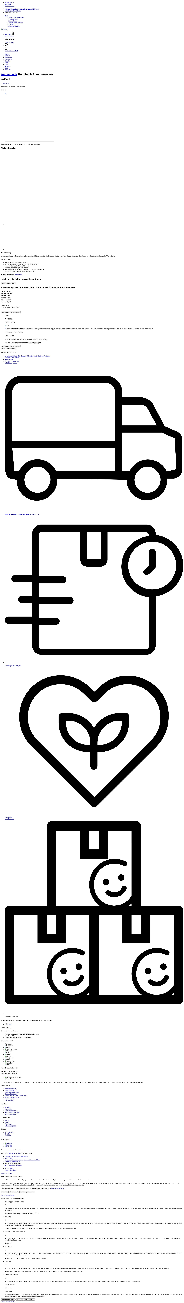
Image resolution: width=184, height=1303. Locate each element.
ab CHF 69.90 (22, 9)
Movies (7, 1120)
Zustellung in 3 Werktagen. (13, 11)
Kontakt (10, 24)
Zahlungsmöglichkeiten (15, 22)
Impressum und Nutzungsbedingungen (16, 1156)
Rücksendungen (13, 19)
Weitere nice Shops (10, 1170)
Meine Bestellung (10, 1090)
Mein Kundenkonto (10, 1088)
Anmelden (8, 1107)
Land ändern (19, 1150)
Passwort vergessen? (11, 1110)
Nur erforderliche (14, 1192)
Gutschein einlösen (10, 1114)
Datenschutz (8, 1158)
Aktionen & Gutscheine (12, 1097)
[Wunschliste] (6, 45)
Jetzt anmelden (9, 36)
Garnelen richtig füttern (12, 358)
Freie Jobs (8, 1136)
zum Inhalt (8, 4)
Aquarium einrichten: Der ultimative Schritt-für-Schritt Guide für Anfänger (27, 356)
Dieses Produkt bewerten (8, 283)
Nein (36, 342)
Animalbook (9, 74)
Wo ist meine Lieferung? (12, 1112)
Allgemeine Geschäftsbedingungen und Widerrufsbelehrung (23, 1160)
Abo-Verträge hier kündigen (13, 1165)
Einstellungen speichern (8, 1299)
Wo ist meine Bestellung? (16, 17)
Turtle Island (8, 1124)
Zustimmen (5, 1192)
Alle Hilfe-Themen (14, 26)
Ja (30, 342)
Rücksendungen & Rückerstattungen (16, 1095)
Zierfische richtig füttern (12, 361)
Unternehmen (9, 1168)
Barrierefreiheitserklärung (12, 1161)
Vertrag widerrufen (6, 1173)
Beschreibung (6, 253)
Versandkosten (12, 21)
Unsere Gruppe (9, 1132)
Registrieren (8, 1109)
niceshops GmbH (14, 1153)
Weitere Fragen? (9, 1099)
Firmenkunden (9, 1100)
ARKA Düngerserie (11, 363)
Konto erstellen (9, 42)
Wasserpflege (9, 359)
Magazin (7, 1122)
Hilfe (6, 16)
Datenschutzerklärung (57, 1188)
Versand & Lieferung (11, 1094)
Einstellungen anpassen (27, 1192)
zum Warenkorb (9, 6)
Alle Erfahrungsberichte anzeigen (11, 312)
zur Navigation (9, 2)
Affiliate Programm (10, 1126)
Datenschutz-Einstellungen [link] (13, 1163)
